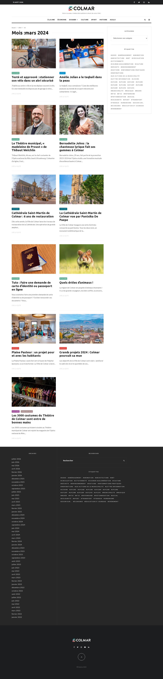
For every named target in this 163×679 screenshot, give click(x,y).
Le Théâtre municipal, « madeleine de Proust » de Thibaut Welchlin (29, 147)
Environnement (129, 67)
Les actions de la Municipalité (126, 76)
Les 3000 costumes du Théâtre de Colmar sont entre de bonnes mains (33, 419)
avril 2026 (16, 469)
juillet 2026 (16, 459)
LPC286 (123, 85)
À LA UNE (51, 20)
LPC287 (131, 85)
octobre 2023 (17, 554)
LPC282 (123, 82)
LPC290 (123, 88)
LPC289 (115, 88)
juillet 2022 (16, 597)
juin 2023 (15, 568)
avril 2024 (16, 535)
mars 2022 (16, 611)
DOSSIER (72, 20)
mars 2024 (16, 538)
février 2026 (17, 472)
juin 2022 (15, 601)
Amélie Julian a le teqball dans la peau (80, 78)
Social (131, 96)
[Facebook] (134, 2)
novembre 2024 (18, 518)
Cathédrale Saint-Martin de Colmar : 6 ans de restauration (33, 214)
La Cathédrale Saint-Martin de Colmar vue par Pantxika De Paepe (80, 216)
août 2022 (16, 594)
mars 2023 (16, 578)
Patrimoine (130, 93)
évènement (117, 108)
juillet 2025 (16, 492)
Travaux (115, 102)
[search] (124, 461)
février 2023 (17, 581)
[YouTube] (85, 647)
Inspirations (118, 73)
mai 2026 (15, 465)
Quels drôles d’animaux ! (76, 282)
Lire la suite (16, 93)
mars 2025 (16, 505)
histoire (116, 70)
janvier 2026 (17, 475)
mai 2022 (15, 604)
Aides (114, 55)
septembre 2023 (18, 558)
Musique (130, 90)
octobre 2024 (17, 522)
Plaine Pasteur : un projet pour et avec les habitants (33, 354)
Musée (139, 90)
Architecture (118, 58)
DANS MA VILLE (26, 411)
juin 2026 (15, 462)
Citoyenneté (118, 61)
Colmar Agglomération (122, 64)
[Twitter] (139, 2)
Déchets (115, 67)
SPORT (94, 20)
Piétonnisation (119, 96)
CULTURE (84, 20)
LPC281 (115, 82)
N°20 (114, 93)
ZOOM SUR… (139, 102)
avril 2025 (16, 502)
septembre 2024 (18, 525)
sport (127, 99)
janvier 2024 (17, 545)
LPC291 (131, 88)
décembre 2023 (18, 548)
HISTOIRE (103, 20)
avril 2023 (16, 574)
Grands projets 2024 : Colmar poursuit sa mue (79, 354)
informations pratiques (133, 70)
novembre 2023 (18, 551)
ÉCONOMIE (62, 20)
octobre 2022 (17, 591)
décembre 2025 (18, 479)
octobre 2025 (17, 485)
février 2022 (17, 614)
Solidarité (117, 99)
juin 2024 (15, 528)
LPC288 (140, 85)
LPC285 (115, 85)
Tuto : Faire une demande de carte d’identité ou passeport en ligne (32, 286)
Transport (137, 99)
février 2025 (17, 508)
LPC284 (140, 82)
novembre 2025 (18, 482)
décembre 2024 (18, 515)
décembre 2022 (18, 587)
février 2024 (17, 541)
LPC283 (131, 82)
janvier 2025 (17, 512)
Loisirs (136, 79)
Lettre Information (121, 79)
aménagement (125, 55)
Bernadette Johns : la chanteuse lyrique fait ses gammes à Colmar (77, 147)
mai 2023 (15, 571)
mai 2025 (15, 498)
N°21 (120, 93)
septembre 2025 (18, 489)
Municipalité (118, 90)
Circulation (138, 58)
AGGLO (113, 20)
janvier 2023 (17, 584)
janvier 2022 (17, 617)
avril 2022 (16, 607)
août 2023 (16, 561)
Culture (139, 64)
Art (128, 58)
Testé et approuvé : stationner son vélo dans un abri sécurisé (33, 78)
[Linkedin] (148, 2)
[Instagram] (144, 2)
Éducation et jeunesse (133, 105)
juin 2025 (15, 495)
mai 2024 (15, 531)
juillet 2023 (16, 564)
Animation (139, 55)
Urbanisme (126, 102)
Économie (116, 105)
